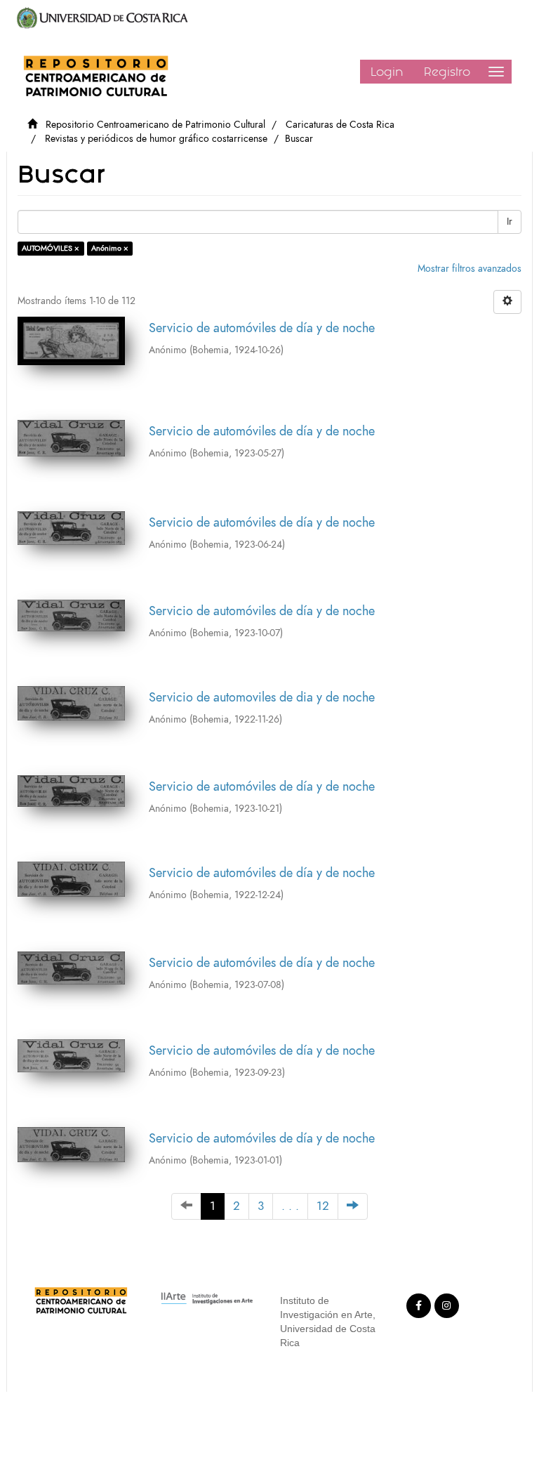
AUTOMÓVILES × (50, 248)
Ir (509, 221)
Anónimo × (109, 248)
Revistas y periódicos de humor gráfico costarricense (156, 138)
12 (323, 1206)
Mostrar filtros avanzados (469, 268)
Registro (447, 71)
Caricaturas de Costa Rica (340, 124)
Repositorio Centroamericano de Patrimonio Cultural (155, 124)
